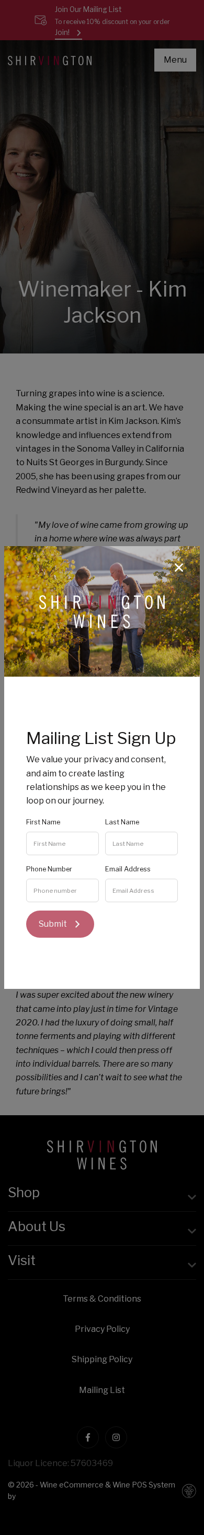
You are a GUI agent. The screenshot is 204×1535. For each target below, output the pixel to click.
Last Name (122, 822)
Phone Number (49, 869)
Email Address (128, 869)
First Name (43, 822)
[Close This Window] (178, 567)
